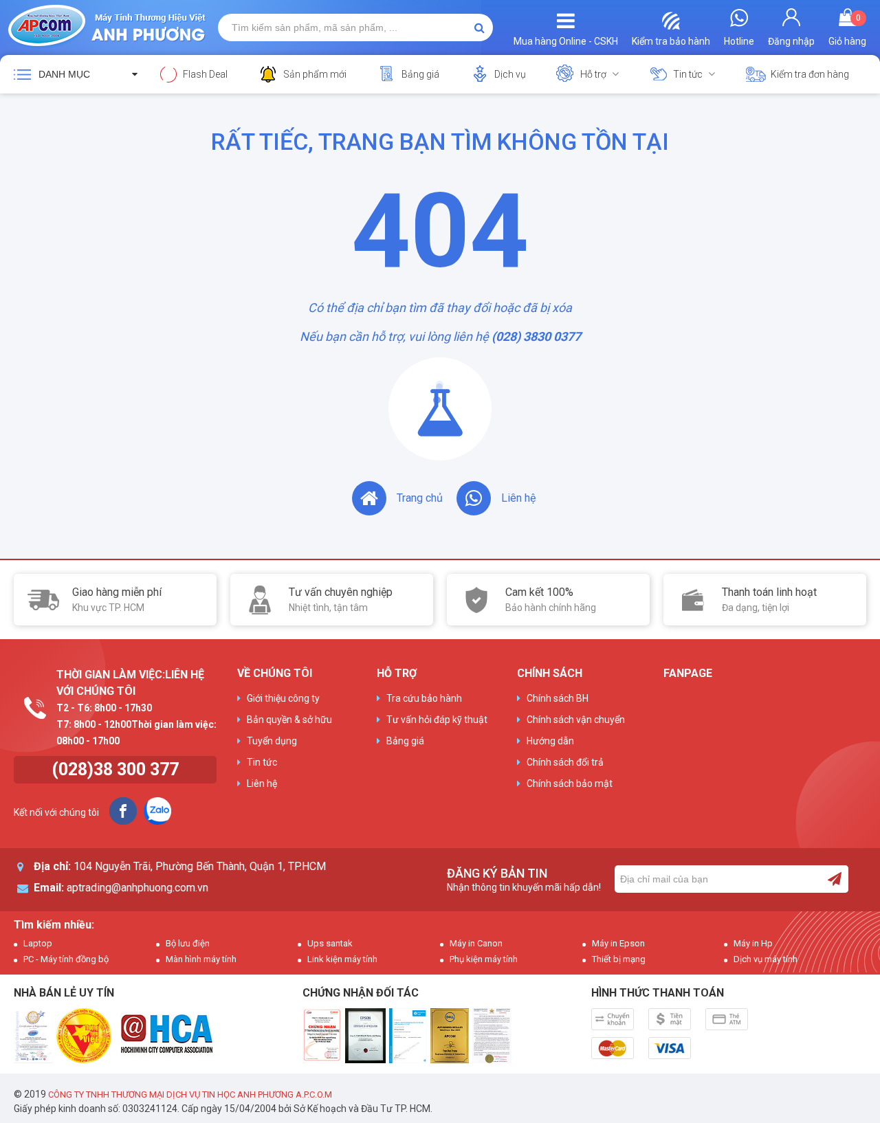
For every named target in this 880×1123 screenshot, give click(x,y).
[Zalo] (157, 811)
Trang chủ (420, 497)
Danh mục (64, 74)
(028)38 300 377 (115, 769)
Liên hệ (518, 497)
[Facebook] (123, 811)
